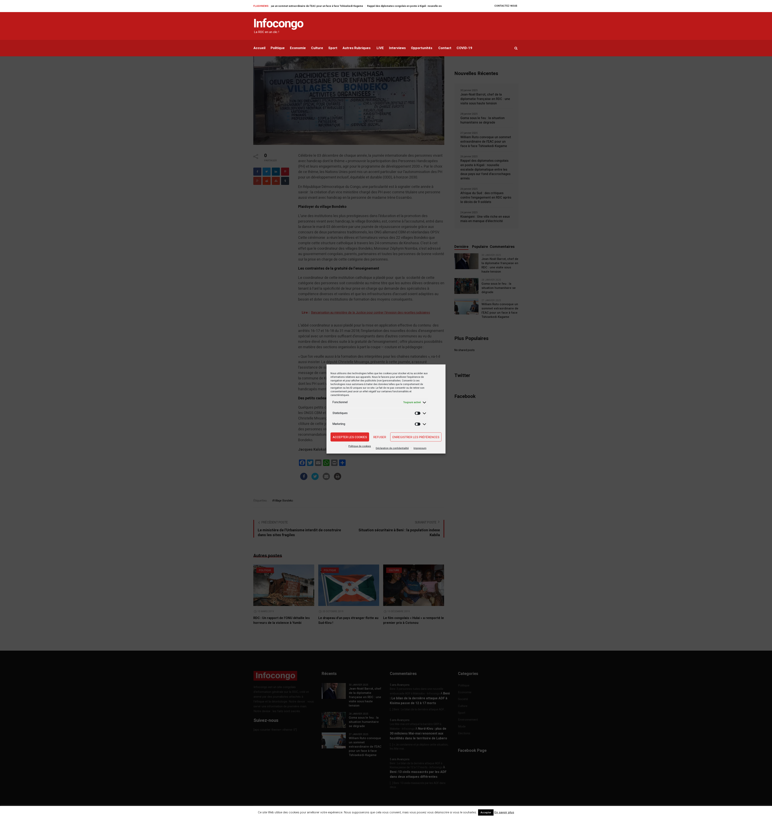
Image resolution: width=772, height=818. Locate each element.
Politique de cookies (359, 446)
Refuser (379, 437)
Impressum (420, 448)
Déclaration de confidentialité (392, 448)
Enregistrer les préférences (415, 437)
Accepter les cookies (350, 437)
